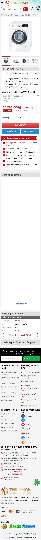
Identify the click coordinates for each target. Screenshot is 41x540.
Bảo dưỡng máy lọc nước (29, 406)
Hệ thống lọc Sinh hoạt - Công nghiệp (29, 377)
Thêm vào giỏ (11, 131)
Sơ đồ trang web (6, 400)
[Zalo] (23, 420)
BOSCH (14, 98)
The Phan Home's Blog (8, 393)
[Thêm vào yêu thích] (38, 96)
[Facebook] (23, 416)
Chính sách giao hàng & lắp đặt (10, 379)
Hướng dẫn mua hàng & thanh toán (8, 373)
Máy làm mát (25, 385)
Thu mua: (7, 474)
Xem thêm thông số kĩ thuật (20, 335)
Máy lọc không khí (27, 381)
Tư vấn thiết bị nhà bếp (28, 395)
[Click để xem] (20, 36)
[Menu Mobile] (2, 3)
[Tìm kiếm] (25, 9)
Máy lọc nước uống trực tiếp (30, 372)
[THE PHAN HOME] (16, 3)
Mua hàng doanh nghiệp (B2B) (29, 401)
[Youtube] (23, 424)
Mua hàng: (7, 469)
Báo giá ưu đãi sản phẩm (29, 390)
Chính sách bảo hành (8, 383)
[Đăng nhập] (32, 8)
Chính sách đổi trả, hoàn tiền (9, 388)
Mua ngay (20, 125)
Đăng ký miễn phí (31, 359)
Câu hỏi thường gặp (7, 396)
